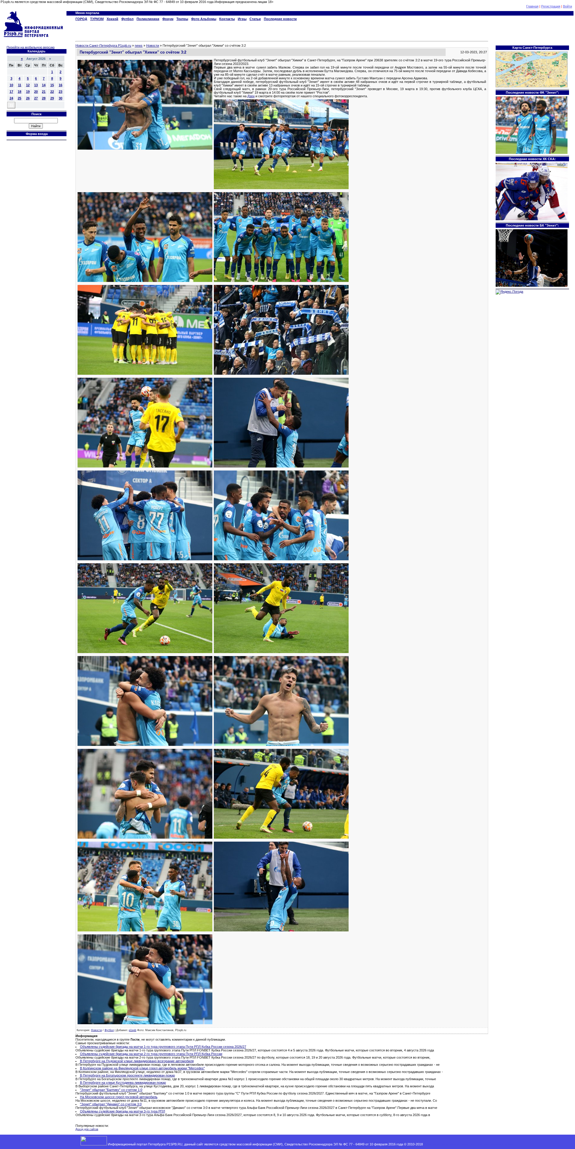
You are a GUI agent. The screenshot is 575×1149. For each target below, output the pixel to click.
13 (36, 85)
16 (60, 85)
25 (19, 98)
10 (11, 85)
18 (19, 91)
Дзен (251, 96)
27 (36, 98)
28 (44, 98)
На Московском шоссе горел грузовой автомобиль (119, 1097)
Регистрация (550, 6)
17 (11, 91)
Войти (567, 6)
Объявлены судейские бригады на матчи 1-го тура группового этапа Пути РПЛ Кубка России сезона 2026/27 (163, 1046)
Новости (96, 1030)
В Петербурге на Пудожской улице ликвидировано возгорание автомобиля (137, 1061)
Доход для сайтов (86, 1129)
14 (44, 85)
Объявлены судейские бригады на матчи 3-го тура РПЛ (122, 1111)
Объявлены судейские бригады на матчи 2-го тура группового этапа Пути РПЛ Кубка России (151, 1054)
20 (36, 91)
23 (60, 91)
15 (52, 85)
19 (28, 91)
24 (11, 98)
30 (60, 98)
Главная (532, 6)
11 (19, 85)
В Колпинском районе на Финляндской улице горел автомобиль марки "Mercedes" (142, 1068)
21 (44, 91)
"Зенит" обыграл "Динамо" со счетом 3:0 (111, 1104)
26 (28, 98)
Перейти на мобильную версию (31, 47)
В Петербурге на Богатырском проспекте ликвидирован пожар (127, 1075)
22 (52, 91)
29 (52, 98)
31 (11, 105)
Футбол (109, 1030)
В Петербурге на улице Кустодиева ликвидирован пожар (123, 1082)
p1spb (132, 1030)
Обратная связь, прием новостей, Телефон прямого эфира (469, 1144)
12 (28, 85)
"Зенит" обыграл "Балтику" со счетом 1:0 (111, 1090)
